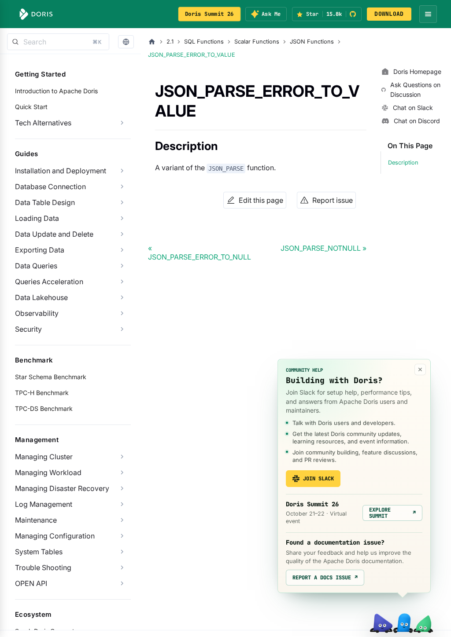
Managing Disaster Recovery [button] (62, 488)
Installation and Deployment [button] (60, 170)
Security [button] (28, 329)
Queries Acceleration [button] (49, 281)
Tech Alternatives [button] (43, 122)
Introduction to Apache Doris (56, 91)
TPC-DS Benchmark (44, 408)
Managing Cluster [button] (44, 456)
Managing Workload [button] (48, 472)
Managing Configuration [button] (55, 535)
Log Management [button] (43, 504)
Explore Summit (392, 513)
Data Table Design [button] (45, 202)
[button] (126, 42)
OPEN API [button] (31, 583)
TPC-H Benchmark (42, 392)
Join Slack (318, 478)
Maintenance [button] (36, 520)
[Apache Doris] (36, 14)
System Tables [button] (39, 551)
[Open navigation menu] (428, 14)
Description (403, 162)
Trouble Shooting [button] (43, 567)
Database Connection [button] (50, 186)
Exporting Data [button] (39, 249)
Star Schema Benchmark (50, 377)
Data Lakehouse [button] (41, 297)
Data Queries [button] (36, 265)
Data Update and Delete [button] (54, 234)
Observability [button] (37, 313)
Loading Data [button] (37, 218)
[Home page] (152, 42)
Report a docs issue (325, 577)
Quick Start (31, 106)
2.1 (170, 41)
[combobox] (58, 42)
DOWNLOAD (388, 14)
